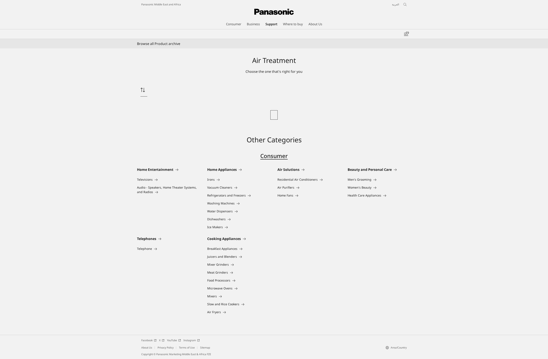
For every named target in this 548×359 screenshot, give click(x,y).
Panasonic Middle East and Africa (161, 4)
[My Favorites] (406, 34)
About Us (146, 347)
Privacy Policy (166, 347)
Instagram (189, 340)
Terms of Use (187, 347)
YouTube (172, 340)
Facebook (147, 340)
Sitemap (205, 347)
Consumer (274, 156)
